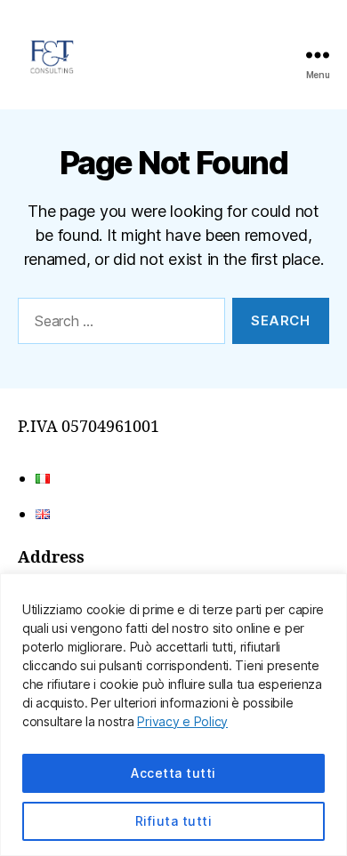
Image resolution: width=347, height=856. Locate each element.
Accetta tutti (173, 772)
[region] (173, 714)
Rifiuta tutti (173, 820)
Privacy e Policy (182, 721)
